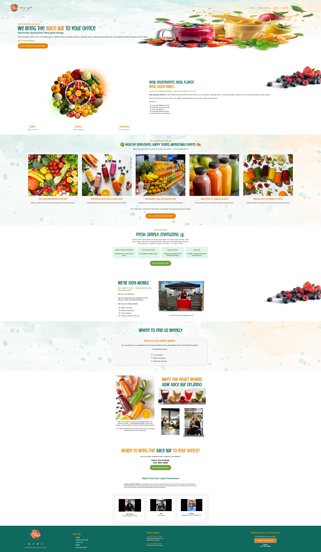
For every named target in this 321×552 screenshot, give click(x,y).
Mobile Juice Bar (264, 8)
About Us (285, 8)
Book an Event (298, 8)
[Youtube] (38, 544)
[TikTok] (42, 544)
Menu (276, 8)
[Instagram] (33, 544)
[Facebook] (29, 544)
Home (252, 8)
